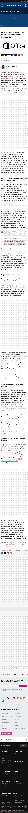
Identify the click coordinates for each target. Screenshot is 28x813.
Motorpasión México (19, 802)
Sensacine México (18, 798)
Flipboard (19, 55)
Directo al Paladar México (6, 803)
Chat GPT (15, 674)
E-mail (22, 55)
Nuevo (25, 6)
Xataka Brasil (5, 798)
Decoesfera (4, 785)
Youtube (14, 697)
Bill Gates (5, 25)
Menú (2, 6)
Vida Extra (16, 756)
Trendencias (5, 783)
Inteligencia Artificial (19, 728)
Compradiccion (5, 788)
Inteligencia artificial (7, 716)
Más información (5, 811)
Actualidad (17, 713)
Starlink (11, 25)
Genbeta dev (17, 719)
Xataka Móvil (5, 756)
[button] (11, 67)
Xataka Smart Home (6, 760)
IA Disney (22, 674)
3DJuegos (16, 753)
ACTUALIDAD (4, 11)
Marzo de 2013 (6, 451)
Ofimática (9, 550)
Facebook (13, 55)
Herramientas (17, 716)
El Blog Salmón (18, 783)
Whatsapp (25, 25)
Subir (22, 745)
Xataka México (5, 795)
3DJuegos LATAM (18, 795)
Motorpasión (17, 773)
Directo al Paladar (6, 773)
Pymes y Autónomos (19, 785)
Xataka (3, 753)
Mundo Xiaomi (5, 762)
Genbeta (14, 6)
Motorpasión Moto (18, 776)
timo (3, 725)
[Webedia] (24, 1)
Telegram (17, 697)
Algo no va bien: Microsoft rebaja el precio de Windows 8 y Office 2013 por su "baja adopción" (13, 545)
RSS (21, 697)
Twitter (16, 55)
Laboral (16, 722)
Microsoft (18, 25)
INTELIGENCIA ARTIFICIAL (17, 11)
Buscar (26, 739)
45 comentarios (7, 55)
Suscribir (23, 686)
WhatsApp (4, 728)
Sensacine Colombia (19, 800)
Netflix (16, 725)
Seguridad (4, 719)
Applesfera (4, 758)
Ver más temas (6, 733)
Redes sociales (5, 722)
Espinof (16, 766)
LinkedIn (3, 700)
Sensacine (16, 763)
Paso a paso (5, 713)
